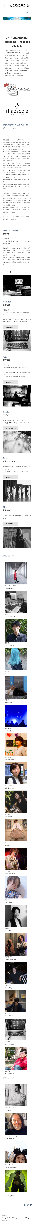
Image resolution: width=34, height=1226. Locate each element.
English (28, 12)
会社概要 (4, 1215)
